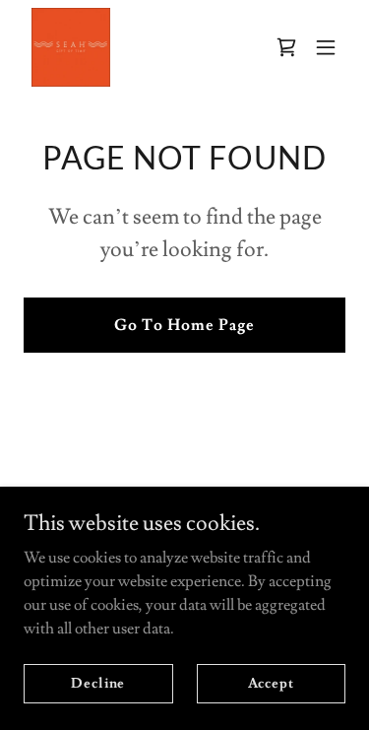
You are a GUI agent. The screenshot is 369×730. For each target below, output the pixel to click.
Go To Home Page (184, 325)
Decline (98, 683)
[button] (325, 47)
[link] (70, 47)
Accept (271, 683)
